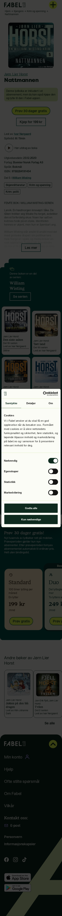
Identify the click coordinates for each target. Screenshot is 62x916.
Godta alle (31, 508)
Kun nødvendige (31, 519)
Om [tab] (51, 403)
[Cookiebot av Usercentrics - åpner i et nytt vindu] (43, 393)
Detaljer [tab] (31, 403)
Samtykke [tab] (11, 403)
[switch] (53, 471)
